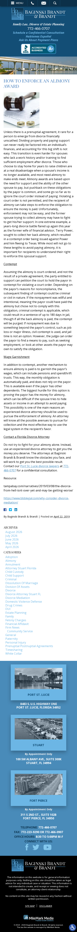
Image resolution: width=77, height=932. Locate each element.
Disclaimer (45, 906)
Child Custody (14, 572)
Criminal (10, 579)
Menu (19, 3)
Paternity (11, 639)
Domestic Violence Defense (23, 602)
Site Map (30, 906)
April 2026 (12, 547)
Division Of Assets (17, 587)
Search (55, 3)
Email (44, 3)
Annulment (12, 564)
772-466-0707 (38, 28)
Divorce (10, 590)
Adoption (11, 557)
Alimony (10, 561)
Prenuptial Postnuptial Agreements (29, 646)
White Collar (13, 653)
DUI (8, 609)
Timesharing (14, 650)
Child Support (14, 575)
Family (9, 616)
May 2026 (11, 543)
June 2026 (12, 539)
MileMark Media (53, 927)
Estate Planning (16, 613)
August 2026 (13, 532)
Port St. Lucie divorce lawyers (39, 466)
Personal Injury (15, 642)
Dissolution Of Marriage (21, 583)
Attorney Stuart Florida (20, 568)
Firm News (12, 627)
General (10, 635)
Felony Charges (15, 620)
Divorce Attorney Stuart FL (23, 594)
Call (32, 3)
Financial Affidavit (17, 624)
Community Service (20, 631)
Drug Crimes (13, 605)
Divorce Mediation (17, 598)
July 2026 (11, 536)
